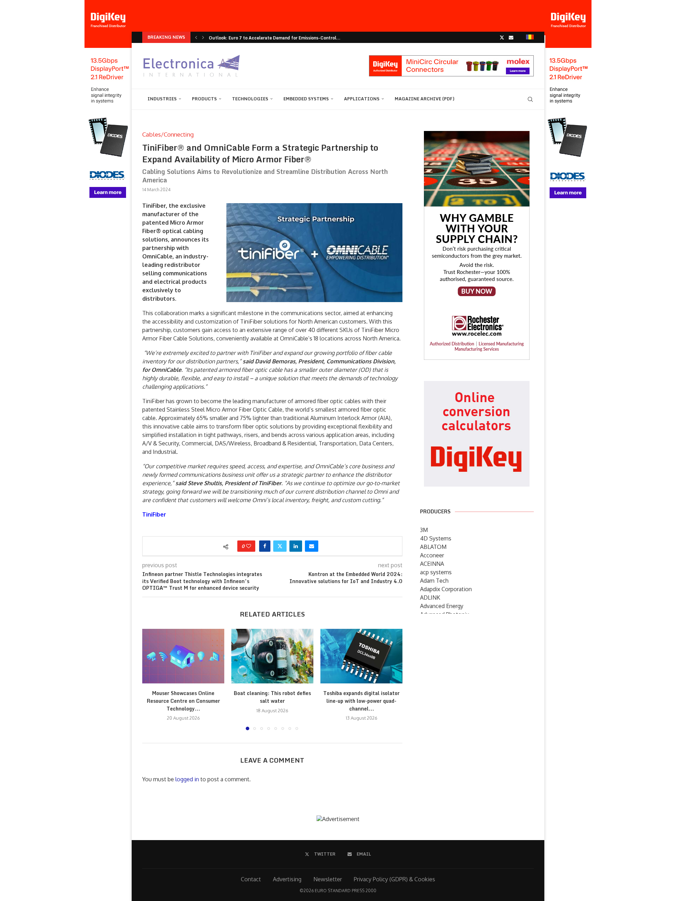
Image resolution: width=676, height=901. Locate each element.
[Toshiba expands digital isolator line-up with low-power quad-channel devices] (361, 656)
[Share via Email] (311, 546)
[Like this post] (248, 546)
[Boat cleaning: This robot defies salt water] (272, 656)
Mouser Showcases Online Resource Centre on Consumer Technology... (183, 700)
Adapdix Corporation (446, 589)
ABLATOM (433, 546)
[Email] (511, 37)
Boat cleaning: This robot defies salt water (272, 697)
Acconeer (432, 555)
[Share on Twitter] (280, 546)
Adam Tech (434, 580)
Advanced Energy (441, 605)
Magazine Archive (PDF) (425, 98)
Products (204, 98)
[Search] (530, 99)
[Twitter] (502, 37)
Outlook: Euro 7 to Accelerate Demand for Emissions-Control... (274, 38)
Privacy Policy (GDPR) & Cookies (394, 879)
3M (424, 529)
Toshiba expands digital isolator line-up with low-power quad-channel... (361, 700)
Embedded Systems (306, 98)
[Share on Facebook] (264, 546)
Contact (251, 879)
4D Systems (435, 538)
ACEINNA (432, 563)
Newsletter (327, 879)
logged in (187, 779)
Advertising (287, 879)
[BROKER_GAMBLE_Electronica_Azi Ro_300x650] (477, 135)
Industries (162, 98)
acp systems (436, 572)
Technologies (250, 98)
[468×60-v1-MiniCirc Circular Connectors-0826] (451, 58)
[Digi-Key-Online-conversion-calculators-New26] (477, 385)
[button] (196, 37)
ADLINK (430, 597)
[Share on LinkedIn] (295, 546)
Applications (362, 98)
